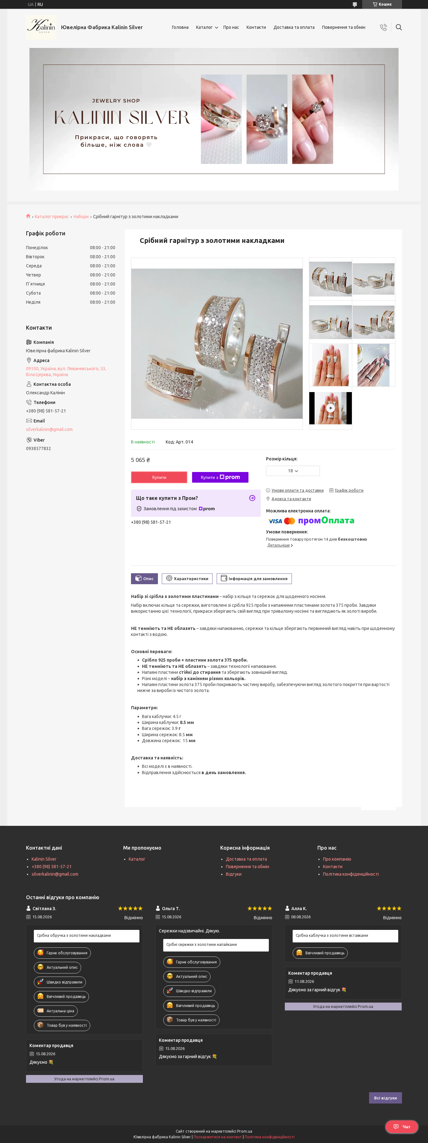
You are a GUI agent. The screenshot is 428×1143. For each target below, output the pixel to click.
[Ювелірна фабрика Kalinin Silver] (41, 27)
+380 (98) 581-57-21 (52, 866)
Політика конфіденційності (351, 874)
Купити (159, 477)
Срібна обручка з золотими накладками (74, 935)
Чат (406, 1126)
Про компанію (337, 859)
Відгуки (234, 874)
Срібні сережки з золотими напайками (201, 944)
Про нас (231, 27)
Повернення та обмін (343, 27)
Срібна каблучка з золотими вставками (332, 935)
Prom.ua (244, 1131)
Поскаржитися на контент (218, 1137)
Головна (180, 27)
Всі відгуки (385, 1098)
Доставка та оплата (294, 27)
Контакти (256, 27)
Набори (81, 216)
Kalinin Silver (44, 859)
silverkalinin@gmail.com (49, 429)
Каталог (204, 27)
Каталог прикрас (52, 216)
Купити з (209, 477)
